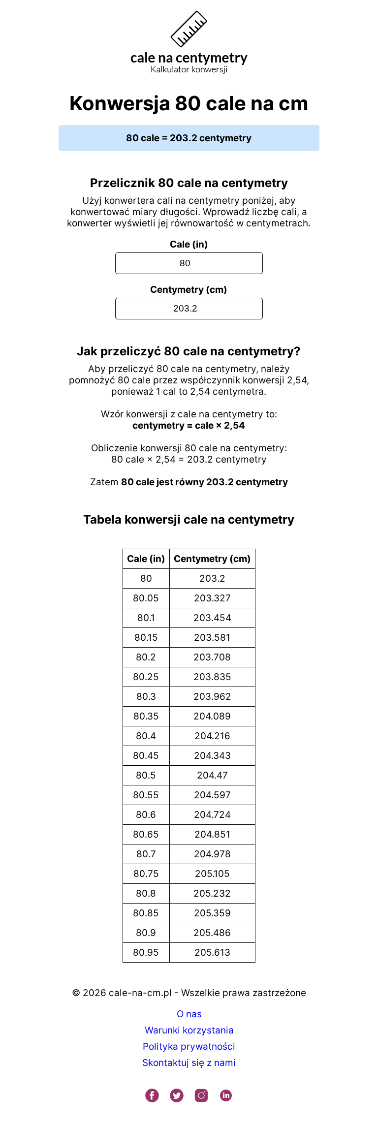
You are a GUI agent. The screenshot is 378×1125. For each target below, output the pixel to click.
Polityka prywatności (189, 1046)
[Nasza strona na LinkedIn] (226, 1096)
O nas (189, 1014)
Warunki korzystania (189, 1030)
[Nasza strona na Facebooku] (152, 1096)
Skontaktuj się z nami (189, 1062)
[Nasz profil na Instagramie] (201, 1096)
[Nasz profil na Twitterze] (176, 1096)
